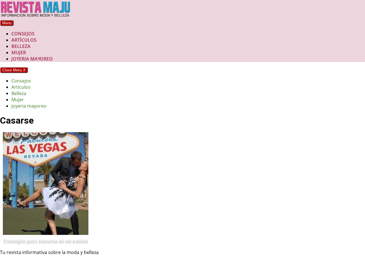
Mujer (18, 52)
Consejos (23, 34)
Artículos (23, 40)
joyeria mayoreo (32, 59)
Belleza (21, 46)
